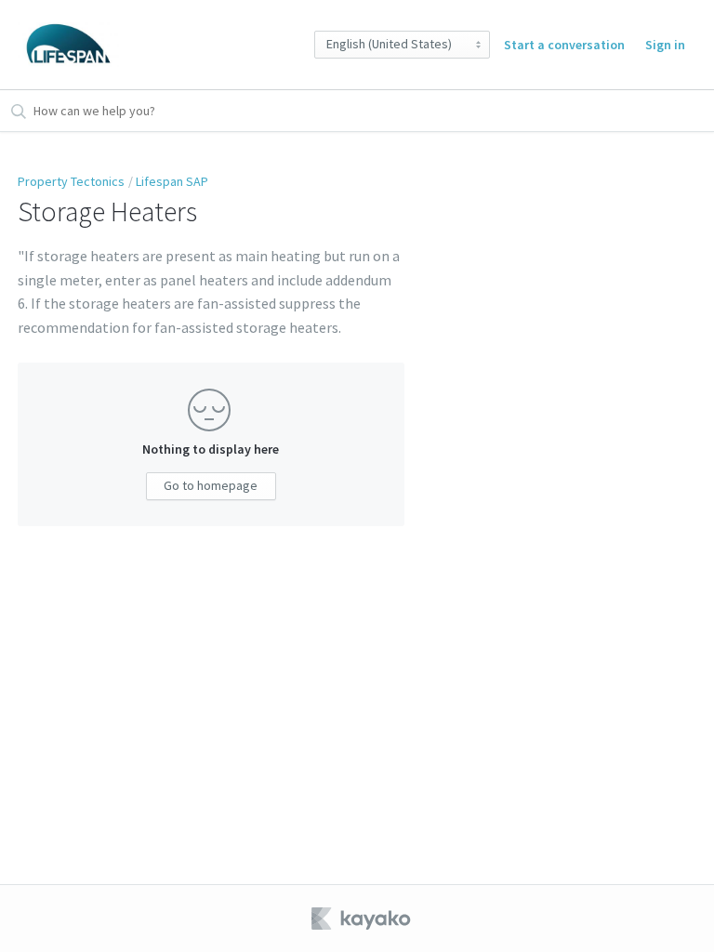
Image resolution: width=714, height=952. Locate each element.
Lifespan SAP (172, 181)
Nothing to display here (210, 449)
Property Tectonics (71, 181)
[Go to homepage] (68, 44)
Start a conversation (564, 44)
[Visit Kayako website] (362, 918)
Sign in (665, 44)
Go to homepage (211, 485)
